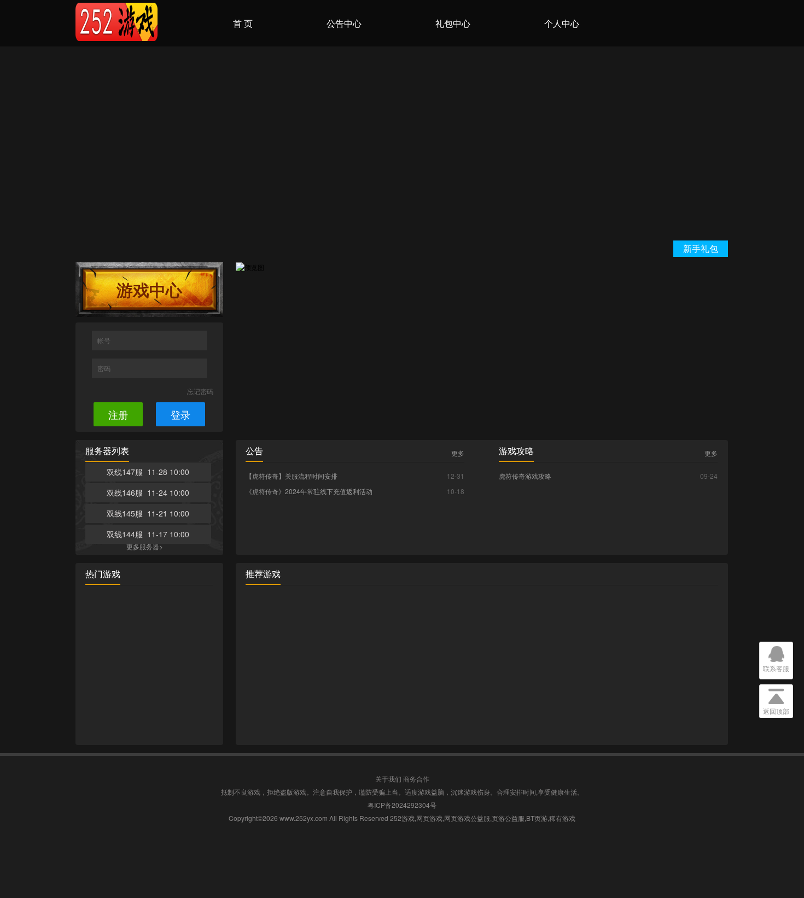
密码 (104, 368)
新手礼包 (700, 248)
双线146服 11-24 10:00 (148, 492)
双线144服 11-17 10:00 (148, 534)
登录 (180, 414)
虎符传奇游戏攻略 (525, 475)
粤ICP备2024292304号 (402, 804)
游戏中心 (149, 289)
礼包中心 (452, 23)
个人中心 (561, 23)
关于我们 (388, 778)
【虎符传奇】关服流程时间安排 (291, 475)
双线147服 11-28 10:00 (148, 471)
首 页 (243, 23)
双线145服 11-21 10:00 (148, 513)
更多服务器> (144, 546)
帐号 (104, 340)
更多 (457, 453)
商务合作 (416, 778)
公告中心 (344, 23)
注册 (118, 414)
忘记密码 (200, 391)
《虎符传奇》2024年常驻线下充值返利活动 (309, 491)
